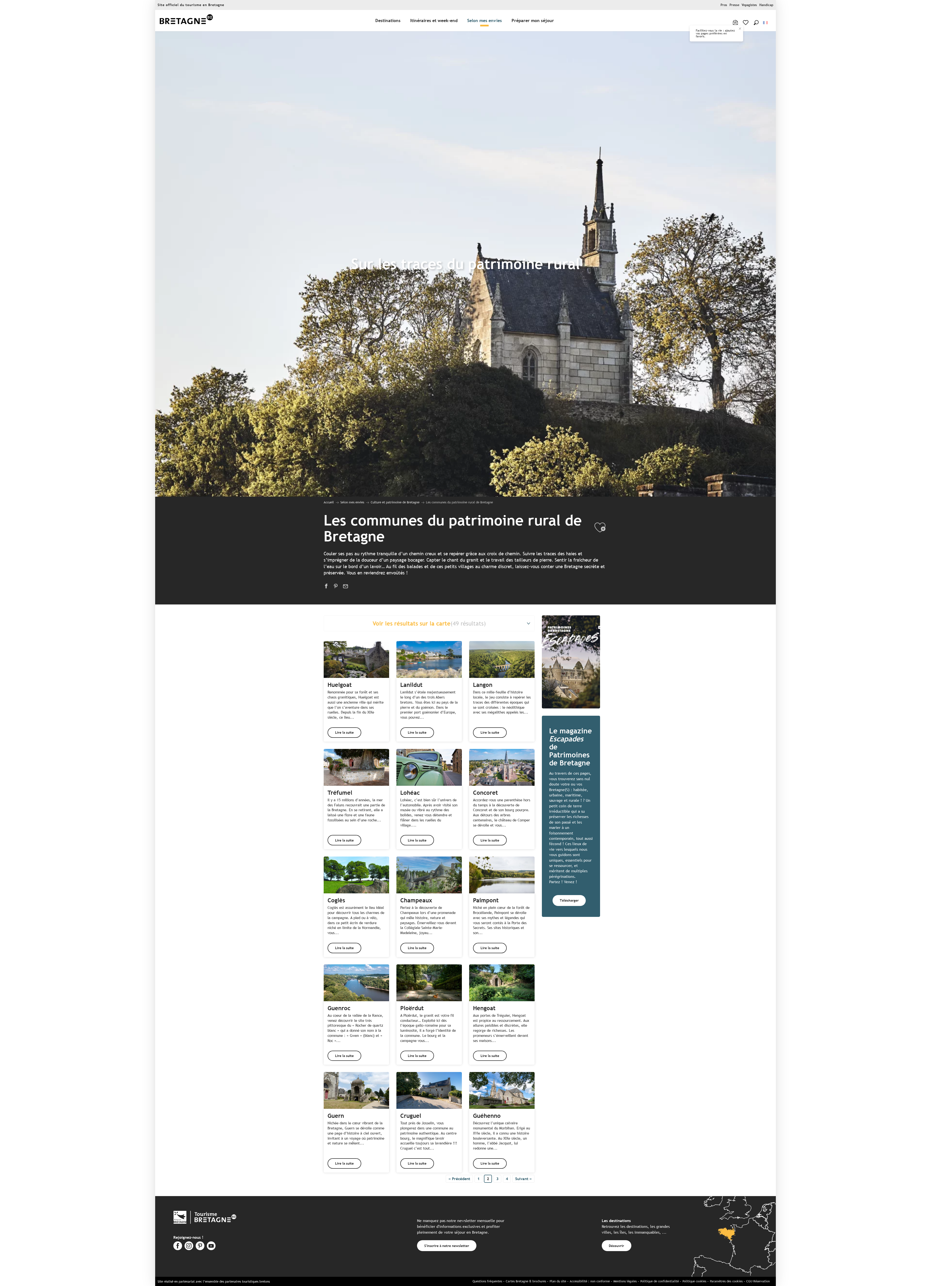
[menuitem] (186, 20)
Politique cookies (694, 1281)
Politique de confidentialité (659, 1281)
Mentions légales (625, 1281)
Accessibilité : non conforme (590, 1281)
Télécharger (569, 900)
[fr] (766, 23)
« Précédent (459, 1178)
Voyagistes (749, 5)
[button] (756, 22)
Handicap (766, 5)
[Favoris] (746, 22)
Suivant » (523, 1178)
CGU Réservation (758, 1281)
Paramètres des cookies (726, 1281)
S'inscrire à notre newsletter (446, 1246)
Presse (734, 5)
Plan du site (558, 1281)
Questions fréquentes (487, 1281)
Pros (724, 5)
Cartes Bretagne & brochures (526, 1281)
